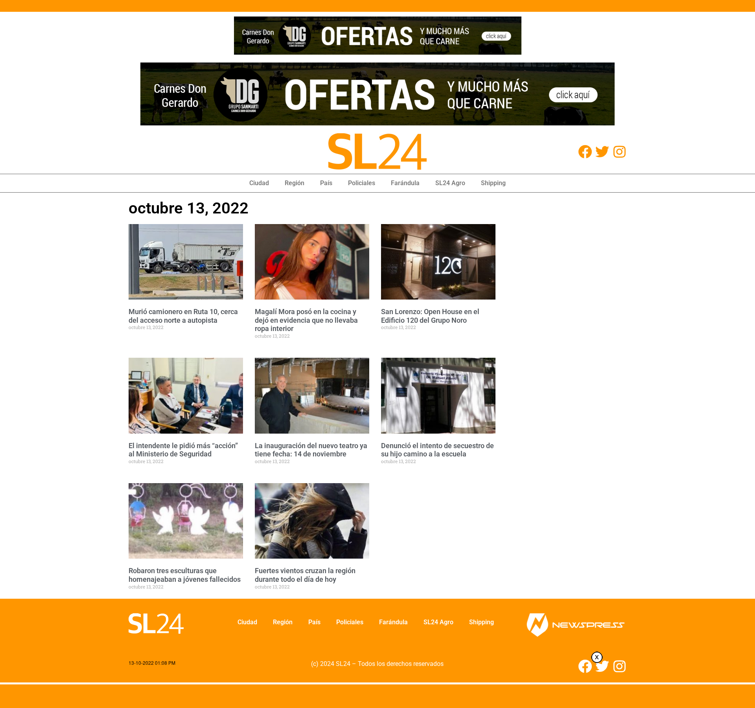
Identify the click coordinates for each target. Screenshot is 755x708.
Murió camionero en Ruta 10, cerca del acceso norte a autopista (183, 315)
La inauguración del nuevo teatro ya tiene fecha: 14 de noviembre (311, 449)
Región (294, 183)
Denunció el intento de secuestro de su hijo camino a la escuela (437, 449)
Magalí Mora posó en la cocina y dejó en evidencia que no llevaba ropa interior (306, 320)
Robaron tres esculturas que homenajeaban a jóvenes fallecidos (185, 574)
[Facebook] (585, 151)
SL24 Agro (450, 183)
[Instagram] (619, 151)
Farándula (405, 183)
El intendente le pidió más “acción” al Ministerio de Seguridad (183, 449)
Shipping (493, 183)
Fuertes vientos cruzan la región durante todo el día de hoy (305, 574)
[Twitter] (602, 151)
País (326, 183)
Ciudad (259, 183)
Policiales (361, 183)
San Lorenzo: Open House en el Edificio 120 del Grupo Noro (430, 315)
